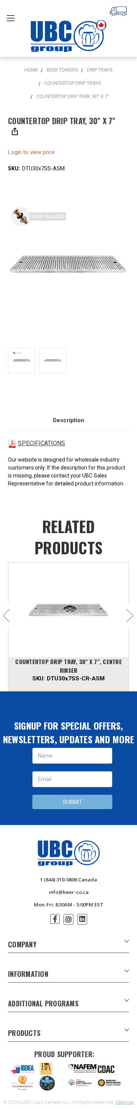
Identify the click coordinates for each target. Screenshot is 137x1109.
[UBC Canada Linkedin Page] (82, 919)
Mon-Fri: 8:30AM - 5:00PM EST (69, 904)
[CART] (119, 10)
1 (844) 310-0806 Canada (68, 879)
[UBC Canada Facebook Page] (55, 919)
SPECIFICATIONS (41, 443)
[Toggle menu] (10, 18)
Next (129, 615)
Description (68, 420)
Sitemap (124, 1102)
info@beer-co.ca (69, 892)
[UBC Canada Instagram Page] (68, 919)
